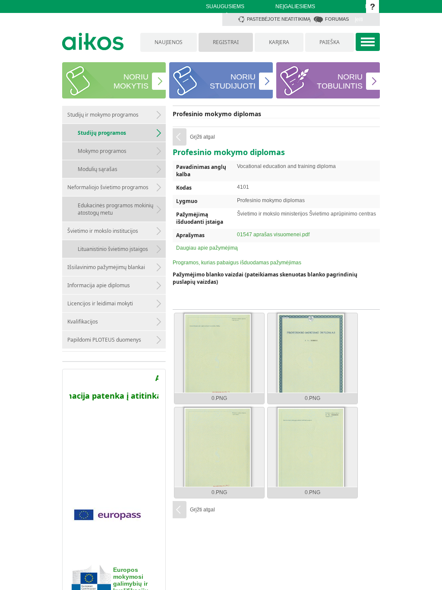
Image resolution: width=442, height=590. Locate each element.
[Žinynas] (372, 6)
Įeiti (359, 19)
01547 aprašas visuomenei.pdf (273, 235)
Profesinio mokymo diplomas (217, 114)
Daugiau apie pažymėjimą (207, 248)
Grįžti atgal (202, 137)
